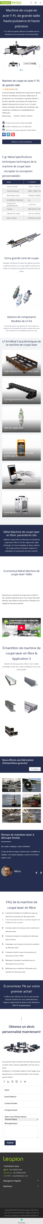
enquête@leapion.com (20, 1176)
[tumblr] (13, 134)
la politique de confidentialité (20, 1215)
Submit (10, 1143)
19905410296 (15, 1170)
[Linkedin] (8, 134)
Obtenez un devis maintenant (21, 142)
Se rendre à (35, 769)
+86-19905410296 (19, 1173)
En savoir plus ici (24, 1005)
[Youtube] (12, 1081)
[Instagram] (16, 1081)
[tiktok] (21, 1081)
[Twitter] (25, 1081)
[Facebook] (4, 134)
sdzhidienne (34, 1215)
